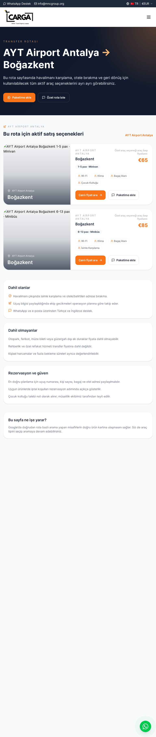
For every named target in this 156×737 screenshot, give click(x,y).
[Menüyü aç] (149, 17)
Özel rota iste (56, 97)
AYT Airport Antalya (139, 135)
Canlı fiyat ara (88, 195)
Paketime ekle (21, 97)
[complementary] (145, 726)
